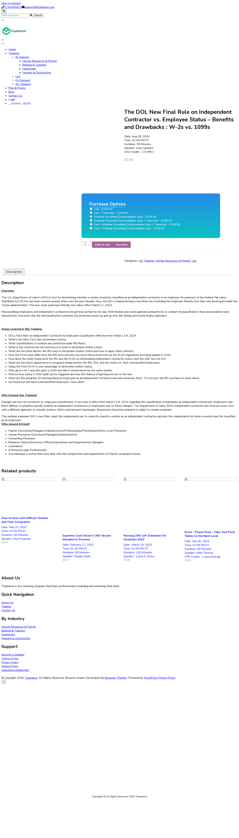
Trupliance (31, 678)
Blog (11, 92)
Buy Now (122, 245)
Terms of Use (9, 659)
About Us (7, 603)
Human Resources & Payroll (39, 61)
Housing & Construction (36, 73)
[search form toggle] (3, 11)
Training (6, 606)
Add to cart (102, 245)
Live (17, 76)
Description (14, 272)
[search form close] (2, 20)
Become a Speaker (12, 655)
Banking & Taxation (34, 65)
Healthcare (29, 69)
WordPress (151, 678)
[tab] (14, 271)
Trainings (13, 53)
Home (12, 49)
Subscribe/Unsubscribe (15, 670)
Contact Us (15, 96)
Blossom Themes (116, 678)
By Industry (22, 57)
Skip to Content (11, 3)
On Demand (22, 80)
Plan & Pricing (16, 88)
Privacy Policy (9, 662)
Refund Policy (9, 666)
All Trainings (23, 84)
